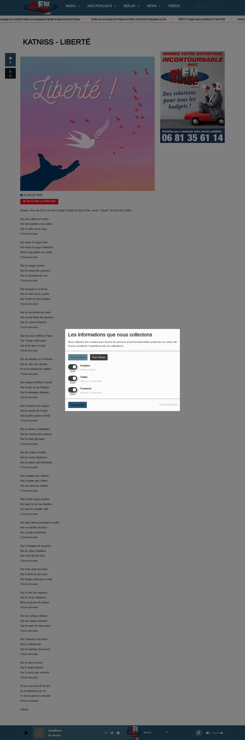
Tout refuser (99, 357)
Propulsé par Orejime (168, 404)
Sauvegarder (77, 404)
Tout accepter (78, 357)
